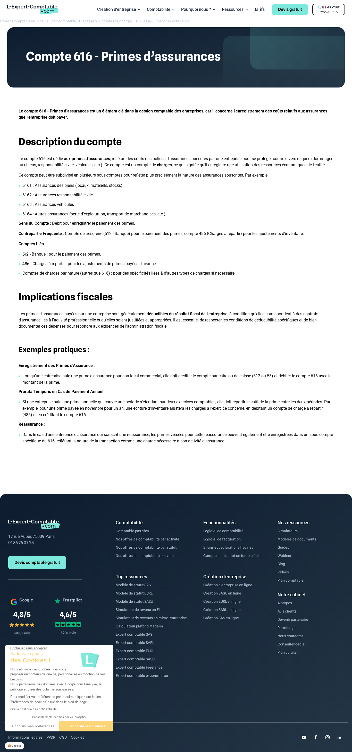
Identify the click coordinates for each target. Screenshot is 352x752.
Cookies (77, 737)
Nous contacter (290, 636)
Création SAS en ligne (221, 618)
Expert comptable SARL (135, 643)
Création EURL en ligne (222, 601)
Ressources (233, 9)
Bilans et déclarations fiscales (228, 547)
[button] (14, 746)
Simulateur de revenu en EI (138, 610)
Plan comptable (63, 21)
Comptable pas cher (132, 531)
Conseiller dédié (291, 644)
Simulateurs (288, 531)
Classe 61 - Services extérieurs (164, 21)
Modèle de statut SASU (134, 601)
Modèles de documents (297, 539)
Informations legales (25, 737)
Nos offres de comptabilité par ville (145, 556)
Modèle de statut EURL (134, 593)
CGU (63, 737)
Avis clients (287, 611)
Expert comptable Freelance (139, 667)
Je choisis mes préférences (32, 726)
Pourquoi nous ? (196, 9)
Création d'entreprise (116, 9)
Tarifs (259, 9)
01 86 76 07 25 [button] (329, 12)
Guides (283, 547)
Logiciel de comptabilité (223, 531)
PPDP (51, 737)
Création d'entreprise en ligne (227, 585)
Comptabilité (158, 9)
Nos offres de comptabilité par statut (146, 547)
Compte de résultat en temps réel (231, 556)
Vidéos (283, 572)
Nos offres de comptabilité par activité (147, 539)
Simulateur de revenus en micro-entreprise (151, 618)
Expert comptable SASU (135, 659)
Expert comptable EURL (135, 651)
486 (25, 263)
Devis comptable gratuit (37, 562)
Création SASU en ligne (222, 593)
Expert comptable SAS (134, 634)
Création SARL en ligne (222, 610)
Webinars (285, 556)
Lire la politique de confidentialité (33, 709)
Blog (281, 564)
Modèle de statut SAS (133, 585)
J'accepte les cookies (86, 726)
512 (25, 254)
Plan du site (287, 652)
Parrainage (287, 628)
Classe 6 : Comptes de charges (108, 21)
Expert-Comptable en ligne (22, 21)
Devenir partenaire (293, 619)
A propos (285, 603)
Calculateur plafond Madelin (139, 626)
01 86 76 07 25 (21, 542)
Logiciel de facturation (222, 539)
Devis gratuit (290, 9)
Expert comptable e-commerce (142, 676)
